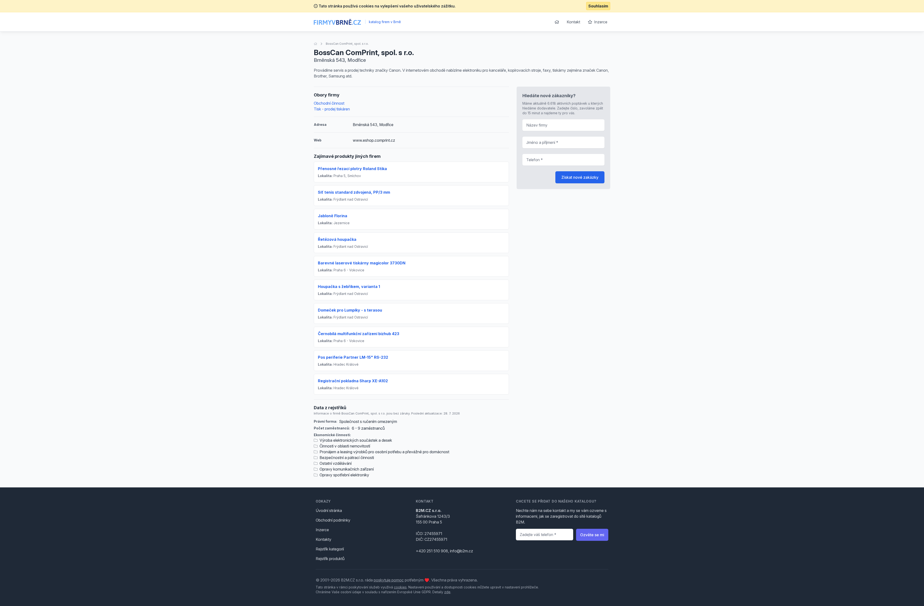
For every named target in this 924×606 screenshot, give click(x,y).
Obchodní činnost (329, 103)
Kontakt (573, 21)
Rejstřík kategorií (330, 549)
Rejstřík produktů (330, 558)
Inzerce (600, 21)
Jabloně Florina (332, 215)
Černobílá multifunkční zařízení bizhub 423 (358, 333)
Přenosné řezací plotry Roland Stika (352, 168)
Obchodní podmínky (333, 520)
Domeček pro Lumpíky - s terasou (350, 310)
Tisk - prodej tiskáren (332, 109)
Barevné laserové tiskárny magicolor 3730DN (361, 263)
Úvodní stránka (329, 510)
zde (447, 592)
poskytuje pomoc (389, 580)
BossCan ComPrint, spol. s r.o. (347, 43)
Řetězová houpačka (337, 239)
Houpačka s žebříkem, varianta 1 (349, 286)
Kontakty (323, 539)
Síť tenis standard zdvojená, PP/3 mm (354, 192)
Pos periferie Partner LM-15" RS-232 (353, 357)
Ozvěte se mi (592, 534)
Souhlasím (598, 6)
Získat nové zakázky (579, 177)
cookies (400, 587)
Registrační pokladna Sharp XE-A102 (353, 380)
